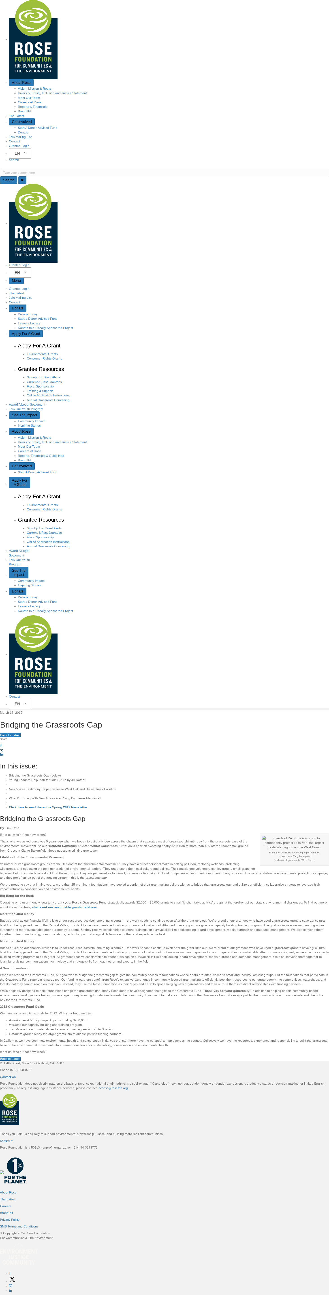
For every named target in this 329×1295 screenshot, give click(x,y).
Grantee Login (19, 146)
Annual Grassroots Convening (48, 400)
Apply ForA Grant (19, 482)
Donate (23, 132)
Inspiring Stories (29, 425)
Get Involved (22, 122)
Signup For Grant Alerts (43, 377)
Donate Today (28, 314)
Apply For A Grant (26, 334)
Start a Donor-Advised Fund (38, 318)
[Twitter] (12, 1281)
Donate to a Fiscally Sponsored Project (45, 328)
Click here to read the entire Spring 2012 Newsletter (48, 807)
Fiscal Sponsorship (40, 386)
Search (14, 160)
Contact (14, 141)
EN (17, 153)
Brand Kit (24, 111)
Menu (16, 280)
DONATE (6, 1141)
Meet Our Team (29, 97)
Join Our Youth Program (26, 409)
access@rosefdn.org (113, 1088)
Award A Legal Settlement (27, 404)
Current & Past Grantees (44, 382)
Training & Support (40, 391)
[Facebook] (10, 1273)
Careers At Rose (29, 102)
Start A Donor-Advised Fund (37, 127)
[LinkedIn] (10, 1290)
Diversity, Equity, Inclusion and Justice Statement (52, 93)
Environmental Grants (42, 354)
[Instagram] (10, 1286)
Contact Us (8, 1077)
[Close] (22, 180)
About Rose (21, 83)
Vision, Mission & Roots (34, 88)
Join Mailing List (20, 137)
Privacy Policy (9, 1219)
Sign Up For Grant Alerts (44, 528)
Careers (5, 1206)
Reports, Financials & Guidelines (41, 455)
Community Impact (31, 421)
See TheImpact (19, 573)
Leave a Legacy (29, 323)
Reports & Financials (32, 106)
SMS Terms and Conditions (19, 1226)
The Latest (16, 116)
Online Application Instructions (48, 395)
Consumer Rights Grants (44, 358)
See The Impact (24, 415)
